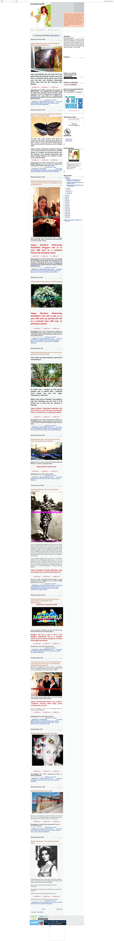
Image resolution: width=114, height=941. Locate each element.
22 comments (59, 101)
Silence (49, 780)
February (69, 191)
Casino (52, 649)
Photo (32, 104)
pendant (52, 272)
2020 (66, 199)
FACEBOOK (79, 92)
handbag (55, 270)
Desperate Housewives (41, 722)
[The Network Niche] (74, 113)
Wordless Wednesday (43, 104)
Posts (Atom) (40, 912)
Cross (32, 428)
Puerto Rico (33, 589)
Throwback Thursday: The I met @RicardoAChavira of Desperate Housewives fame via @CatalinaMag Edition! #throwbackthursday (46, 663)
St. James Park (47, 341)
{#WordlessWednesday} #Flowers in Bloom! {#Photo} (46, 281)
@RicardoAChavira (35, 721)
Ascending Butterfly (37, 4)
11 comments (59, 828)
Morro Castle (37, 830)
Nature (42, 171)
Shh (46, 780)
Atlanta (52, 269)
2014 (66, 208)
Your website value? (69, 141)
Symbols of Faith (43, 429)
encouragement (38, 428)
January (69, 193)
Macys (32, 272)
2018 (66, 202)
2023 (66, 177)
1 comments (59, 338)
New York (46, 340)
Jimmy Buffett (34, 651)
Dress (46, 270)
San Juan (53, 830)
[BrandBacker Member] (67, 136)
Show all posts (55, 35)
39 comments (59, 427)
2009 (66, 217)
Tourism (58, 830)
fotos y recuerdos (54, 586)
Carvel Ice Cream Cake (39, 270)
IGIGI (59, 270)
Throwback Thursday (42, 589)
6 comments (59, 649)
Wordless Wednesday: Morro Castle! (41, 791)
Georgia (50, 270)
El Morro (42, 828)
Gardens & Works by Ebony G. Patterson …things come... (73, 180)
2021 (66, 197)
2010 (66, 215)
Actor (52, 721)
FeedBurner (77, 125)
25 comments (59, 168)
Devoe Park (39, 478)
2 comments (59, 269)
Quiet (43, 780)
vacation (36, 831)
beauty (52, 338)
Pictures (53, 478)
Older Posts (59, 909)
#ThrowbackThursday (45, 585)
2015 (66, 207)
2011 (66, 213)
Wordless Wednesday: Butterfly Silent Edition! (44, 733)
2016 (66, 205)
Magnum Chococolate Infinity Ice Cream (49, 103)
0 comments (59, 719)
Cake (32, 270)
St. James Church (38, 341)
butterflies (44, 170)
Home (43, 909)
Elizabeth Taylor (48, 902)
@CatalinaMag (43, 719)
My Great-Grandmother (45, 588)
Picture (32, 903)
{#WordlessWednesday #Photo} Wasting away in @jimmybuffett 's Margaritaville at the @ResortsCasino (45, 601)
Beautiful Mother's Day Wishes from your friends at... (74, 186)
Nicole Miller (46, 272)
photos (36, 104)
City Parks (33, 478)
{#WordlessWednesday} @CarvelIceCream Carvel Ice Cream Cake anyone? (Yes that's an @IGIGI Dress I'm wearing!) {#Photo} (46, 183)
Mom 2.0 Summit (38, 272)
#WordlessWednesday (45, 101)
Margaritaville (41, 651)
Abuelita (53, 585)
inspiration (41, 340)
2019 (66, 200)
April (68, 188)
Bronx (32, 340)
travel (32, 831)
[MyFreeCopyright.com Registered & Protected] (74, 221)
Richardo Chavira (35, 723)
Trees (52, 341)
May (68, 178)
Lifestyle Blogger (35, 103)
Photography (56, 340)
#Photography (42, 168)
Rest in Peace (38, 903)
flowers (36, 340)
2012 (66, 212)
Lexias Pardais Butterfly (53, 170)
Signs (32, 341)
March (68, 190)
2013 (66, 210)
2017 (66, 204)
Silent (52, 780)
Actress (42, 902)
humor (52, 101)
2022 (66, 195)
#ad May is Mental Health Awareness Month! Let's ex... (75, 183)
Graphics (47, 778)
